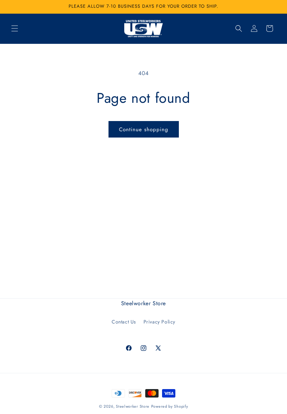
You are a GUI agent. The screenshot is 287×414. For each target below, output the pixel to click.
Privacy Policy (159, 321)
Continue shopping (143, 129)
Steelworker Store (132, 406)
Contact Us (124, 321)
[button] (14, 28)
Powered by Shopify (169, 406)
